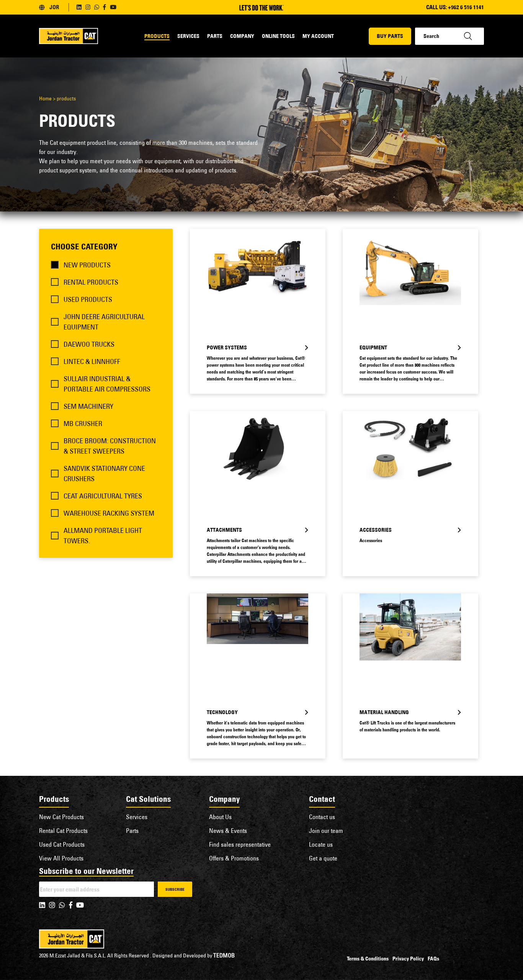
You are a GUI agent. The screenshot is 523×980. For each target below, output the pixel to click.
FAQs (433, 958)
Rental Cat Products (63, 830)
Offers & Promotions (234, 858)
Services (188, 36)
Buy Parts (390, 36)
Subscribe (175, 889)
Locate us (321, 844)
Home (45, 98)
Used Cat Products (62, 844)
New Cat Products (61, 817)
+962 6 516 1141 (466, 7)
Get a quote (323, 858)
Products (157, 36)
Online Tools (278, 36)
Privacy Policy (408, 958)
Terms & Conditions (368, 958)
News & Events (228, 830)
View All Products (61, 858)
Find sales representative (240, 844)
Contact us (322, 817)
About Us (220, 817)
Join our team (326, 830)
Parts (214, 36)
